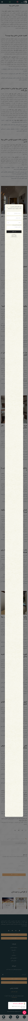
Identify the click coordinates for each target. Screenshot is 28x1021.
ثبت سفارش (14, 231)
